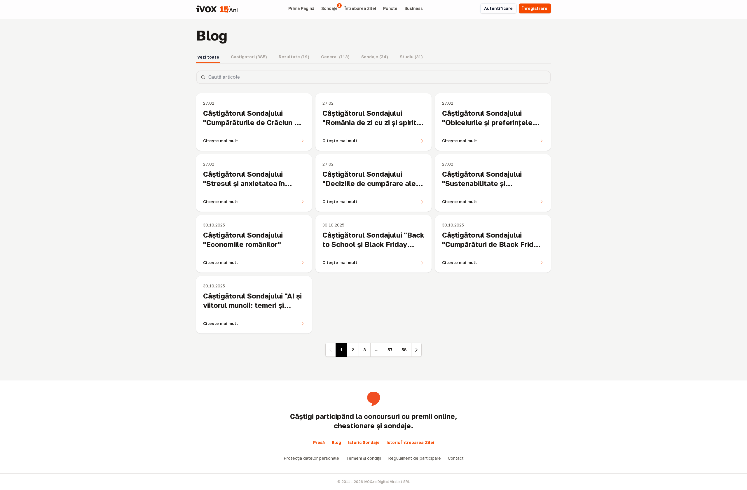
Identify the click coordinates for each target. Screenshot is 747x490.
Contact (456, 458)
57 (390, 349)
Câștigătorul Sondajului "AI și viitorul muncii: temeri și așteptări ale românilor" (252, 305)
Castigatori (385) (249, 56)
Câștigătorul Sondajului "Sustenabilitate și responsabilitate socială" (485, 183)
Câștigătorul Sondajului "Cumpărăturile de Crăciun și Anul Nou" (251, 122)
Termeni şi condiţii (363, 458)
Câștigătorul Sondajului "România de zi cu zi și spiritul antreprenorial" (372, 122)
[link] (330, 350)
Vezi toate (208, 57)
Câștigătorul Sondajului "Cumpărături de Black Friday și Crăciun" (492, 244)
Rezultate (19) (294, 56)
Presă (319, 442)
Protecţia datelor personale (311, 458)
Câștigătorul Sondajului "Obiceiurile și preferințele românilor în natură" (487, 122)
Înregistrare (534, 8)
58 (404, 349)
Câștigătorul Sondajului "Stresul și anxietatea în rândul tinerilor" (244, 183)
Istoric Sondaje (364, 442)
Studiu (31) (411, 56)
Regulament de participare (414, 458)
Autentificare (498, 8)
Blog (336, 442)
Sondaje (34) (374, 56)
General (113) (335, 56)
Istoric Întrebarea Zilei (410, 442)
